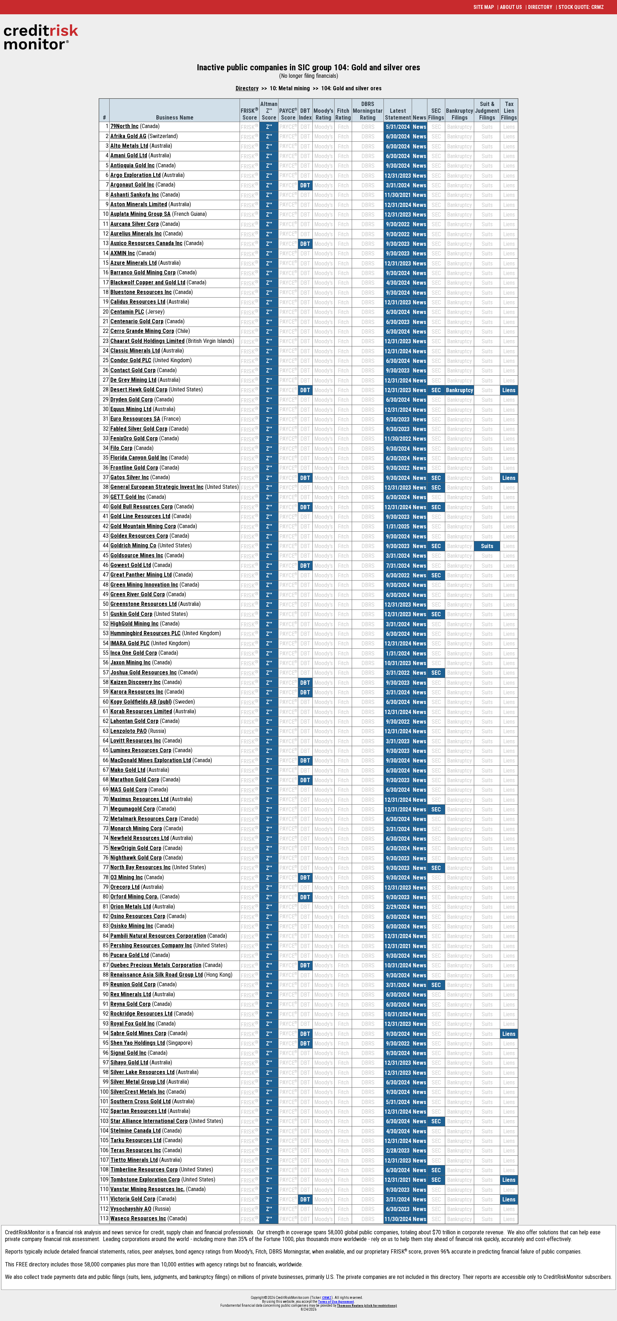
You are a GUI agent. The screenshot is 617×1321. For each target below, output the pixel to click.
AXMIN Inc (122, 253)
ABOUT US (511, 7)
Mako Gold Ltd (127, 769)
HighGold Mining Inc (134, 623)
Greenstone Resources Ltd (143, 604)
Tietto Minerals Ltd (134, 1159)
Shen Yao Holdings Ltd (137, 1042)
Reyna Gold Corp (130, 1004)
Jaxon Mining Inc (130, 662)
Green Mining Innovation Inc (144, 584)
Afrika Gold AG (128, 136)
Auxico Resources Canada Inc (146, 243)
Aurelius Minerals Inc (136, 233)
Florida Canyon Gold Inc (138, 457)
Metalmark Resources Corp (143, 818)
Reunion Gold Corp (133, 984)
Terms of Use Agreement (336, 1302)
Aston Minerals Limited (138, 204)
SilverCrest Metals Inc (137, 1091)
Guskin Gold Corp (131, 614)
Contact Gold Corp (133, 370)
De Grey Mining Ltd (133, 379)
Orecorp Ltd (125, 887)
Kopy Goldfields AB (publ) (141, 701)
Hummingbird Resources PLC (145, 633)
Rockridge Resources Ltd (141, 1013)
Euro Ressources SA (135, 418)
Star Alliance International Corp (149, 1121)
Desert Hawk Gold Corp (138, 389)
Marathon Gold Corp (134, 779)
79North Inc (124, 126)
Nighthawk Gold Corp (136, 857)
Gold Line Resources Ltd (140, 516)
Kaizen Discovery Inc (135, 682)
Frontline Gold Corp (134, 467)
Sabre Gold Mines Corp (138, 1033)
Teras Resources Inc (135, 1150)
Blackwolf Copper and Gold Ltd (147, 282)
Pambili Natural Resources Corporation (158, 935)
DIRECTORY (540, 7)
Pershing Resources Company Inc (151, 945)
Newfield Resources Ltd (139, 838)
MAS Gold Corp (128, 789)
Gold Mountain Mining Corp (143, 526)
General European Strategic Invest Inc (157, 487)
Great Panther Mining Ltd (141, 574)
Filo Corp (121, 448)
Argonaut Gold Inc (132, 184)
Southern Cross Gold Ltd (140, 1101)
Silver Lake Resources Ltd (142, 1072)
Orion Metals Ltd (130, 906)
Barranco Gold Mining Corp (143, 272)
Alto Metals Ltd (129, 145)
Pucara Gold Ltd (129, 955)
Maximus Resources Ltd (139, 799)
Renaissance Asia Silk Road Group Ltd (156, 974)
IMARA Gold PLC (130, 643)
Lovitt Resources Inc (135, 740)
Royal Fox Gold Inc (132, 1023)
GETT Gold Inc (127, 497)
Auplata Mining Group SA (140, 214)
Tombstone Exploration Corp (145, 1179)
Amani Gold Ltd (128, 155)
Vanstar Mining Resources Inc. (147, 1189)
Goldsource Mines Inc (136, 555)
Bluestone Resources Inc (141, 292)
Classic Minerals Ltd (135, 350)
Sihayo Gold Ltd (129, 1062)
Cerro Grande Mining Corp (142, 331)
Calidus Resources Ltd (137, 301)
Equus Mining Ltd (130, 409)
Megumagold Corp (132, 808)
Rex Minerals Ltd (130, 994)
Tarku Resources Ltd (135, 1140)
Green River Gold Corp (137, 594)
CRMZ (326, 1298)
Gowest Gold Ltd (130, 565)
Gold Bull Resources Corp (141, 506)
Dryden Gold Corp (131, 399)
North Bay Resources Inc (140, 867)
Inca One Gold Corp (133, 652)
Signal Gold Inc (128, 1052)
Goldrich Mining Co (133, 545)
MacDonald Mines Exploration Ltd (150, 760)
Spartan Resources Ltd (138, 1111)
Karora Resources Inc (136, 691)
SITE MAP (483, 7)
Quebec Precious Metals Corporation (155, 965)
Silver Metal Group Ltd (137, 1081)
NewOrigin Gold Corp (135, 848)
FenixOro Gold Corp (134, 438)
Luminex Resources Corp (140, 750)
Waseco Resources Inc (138, 1218)
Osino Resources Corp (137, 916)
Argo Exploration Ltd (135, 175)
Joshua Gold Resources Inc (143, 672)
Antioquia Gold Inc (132, 165)
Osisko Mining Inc (131, 925)
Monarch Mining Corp (136, 828)
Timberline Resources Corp (144, 1169)
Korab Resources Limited (141, 711)
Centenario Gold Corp (137, 321)
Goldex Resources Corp (139, 535)
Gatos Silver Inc (129, 477)
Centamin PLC (127, 311)
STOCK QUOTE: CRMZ (581, 7)
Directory (247, 88)
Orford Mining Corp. (134, 896)
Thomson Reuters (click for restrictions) (367, 1305)
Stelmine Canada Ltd (135, 1130)
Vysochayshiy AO (130, 1208)
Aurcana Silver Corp (134, 224)
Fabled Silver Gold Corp (138, 428)
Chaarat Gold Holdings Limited (147, 341)
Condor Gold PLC (130, 360)
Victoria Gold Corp (132, 1198)
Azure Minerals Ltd (133, 262)
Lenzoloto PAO (128, 731)
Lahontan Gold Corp (134, 721)
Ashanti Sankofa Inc (134, 194)
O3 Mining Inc (126, 877)
